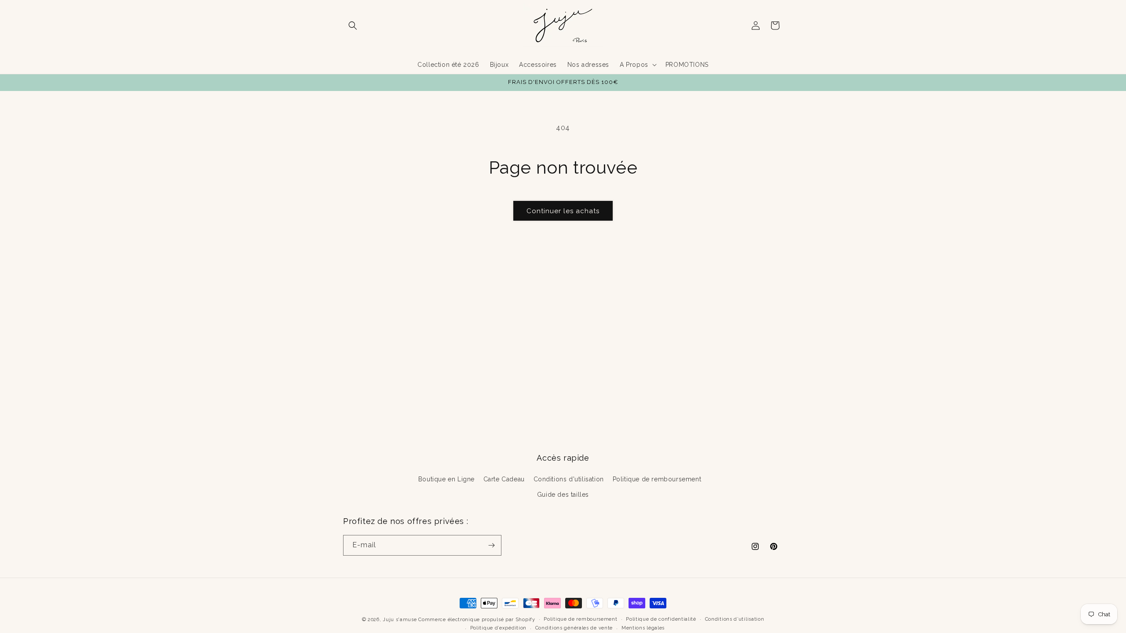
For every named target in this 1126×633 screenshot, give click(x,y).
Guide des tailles (563, 494)
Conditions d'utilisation (569, 479)
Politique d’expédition (498, 628)
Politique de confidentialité (661, 619)
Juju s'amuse (400, 619)
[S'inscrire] (491, 545)
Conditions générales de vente (574, 628)
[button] (352, 25)
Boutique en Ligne (446, 479)
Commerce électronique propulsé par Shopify (476, 619)
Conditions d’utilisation (734, 619)
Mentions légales (643, 628)
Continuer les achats (563, 211)
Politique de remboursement (657, 479)
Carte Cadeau (504, 479)
